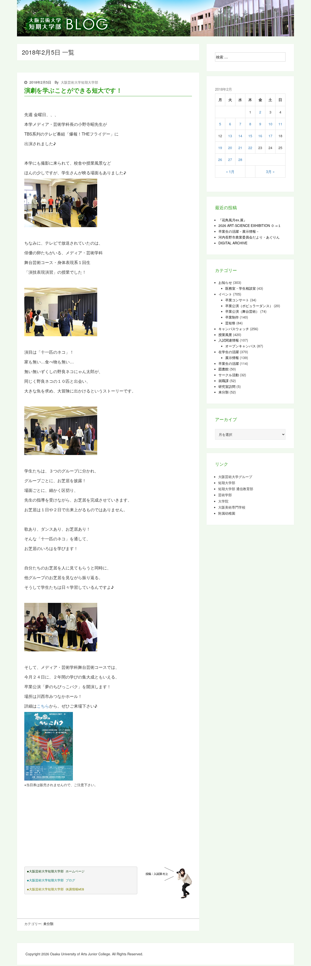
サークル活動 (228, 374)
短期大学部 (226, 482)
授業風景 (225, 334)
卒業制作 (232, 317)
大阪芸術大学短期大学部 (79, 82)
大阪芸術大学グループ (235, 476)
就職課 (223, 380)
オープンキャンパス (240, 345)
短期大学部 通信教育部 (235, 489)
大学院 (223, 501)
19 (220, 147)
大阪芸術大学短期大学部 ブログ (52, 880)
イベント (225, 294)
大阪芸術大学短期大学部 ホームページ (57, 871)
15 (250, 135)
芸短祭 (230, 322)
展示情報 (232, 357)
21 (240, 147)
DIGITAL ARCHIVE (232, 242)
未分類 (48, 923)
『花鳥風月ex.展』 (232, 219)
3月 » (270, 171)
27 (230, 159)
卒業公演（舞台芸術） (242, 311)
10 (270, 123)
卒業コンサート (237, 299)
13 (230, 135)
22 (250, 147)
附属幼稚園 (226, 513)
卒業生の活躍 (228, 363)
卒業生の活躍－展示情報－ (238, 231)
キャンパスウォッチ (233, 328)
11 (280, 123)
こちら (43, 706)
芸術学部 (225, 495)
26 (220, 159)
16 (260, 135)
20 (230, 147)
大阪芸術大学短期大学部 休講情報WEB (56, 889)
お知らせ (225, 282)
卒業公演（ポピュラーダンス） (249, 305)
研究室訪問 (226, 386)
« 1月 (230, 171)
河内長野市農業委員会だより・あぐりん (249, 237)
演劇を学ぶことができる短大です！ (73, 90)
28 (240, 159)
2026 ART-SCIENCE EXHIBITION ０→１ (249, 225)
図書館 (223, 369)
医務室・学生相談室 (240, 288)
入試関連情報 (228, 340)
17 (270, 135)
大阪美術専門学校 (231, 507)
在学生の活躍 (228, 351)
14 (240, 135)
